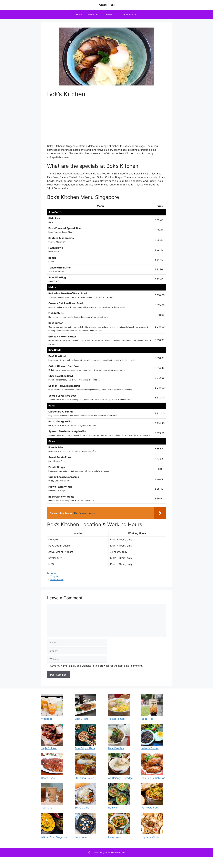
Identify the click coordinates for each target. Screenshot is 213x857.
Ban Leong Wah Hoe (153, 778)
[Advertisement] (106, 123)
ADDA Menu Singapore (54, 837)
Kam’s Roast (48, 778)
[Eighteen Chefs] (152, 824)
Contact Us (127, 14)
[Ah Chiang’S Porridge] (119, 764)
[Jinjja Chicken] (52, 735)
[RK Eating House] (85, 764)
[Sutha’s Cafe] (85, 794)
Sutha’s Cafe (82, 807)
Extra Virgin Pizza (85, 748)
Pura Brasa (81, 837)
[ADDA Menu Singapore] (52, 824)
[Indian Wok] (119, 824)
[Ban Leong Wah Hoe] (152, 764)
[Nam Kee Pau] (119, 735)
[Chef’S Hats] (85, 705)
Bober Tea (147, 718)
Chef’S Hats (81, 718)
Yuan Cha (46, 807)
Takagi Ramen (116, 718)
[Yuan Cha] (52, 794)
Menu (53, 573)
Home (79, 14)
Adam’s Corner (150, 748)
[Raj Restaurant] (152, 794)
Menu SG (107, 5)
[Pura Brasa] (85, 824)
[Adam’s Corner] (152, 735)
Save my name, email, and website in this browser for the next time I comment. (96, 665)
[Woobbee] (52, 705)
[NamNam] (119, 794)
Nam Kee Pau (116, 748)
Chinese (108, 14)
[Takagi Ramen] (119, 705)
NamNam (113, 807)
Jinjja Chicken (49, 748)
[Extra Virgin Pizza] (85, 735)
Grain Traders (56, 579)
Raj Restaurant (150, 807)
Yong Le (54, 576)
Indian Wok (114, 837)
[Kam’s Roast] (52, 764)
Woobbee (46, 718)
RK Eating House (84, 778)
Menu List (93, 14)
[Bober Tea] (152, 705)
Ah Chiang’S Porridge (120, 778)
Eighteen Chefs (150, 837)
